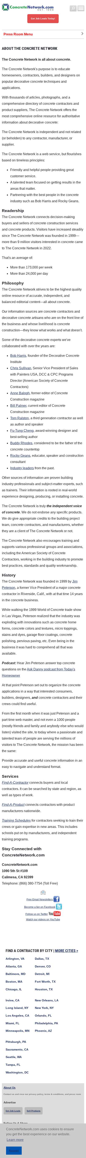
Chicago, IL (14, 989)
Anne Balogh (20, 393)
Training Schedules (16, 820)
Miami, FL (12, 1023)
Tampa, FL (13, 1064)
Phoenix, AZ (43, 1030)
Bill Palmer (18, 405)
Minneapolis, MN (17, 1030)
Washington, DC (17, 1072)
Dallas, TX (42, 958)
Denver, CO (43, 966)
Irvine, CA (12, 1000)
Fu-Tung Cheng (22, 430)
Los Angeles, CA (17, 1015)
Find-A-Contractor (15, 782)
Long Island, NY (17, 1008)
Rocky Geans (20, 455)
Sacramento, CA (17, 1049)
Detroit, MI (42, 974)
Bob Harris (18, 355)
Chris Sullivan (20, 368)
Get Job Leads (13, 1111)
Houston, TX (44, 989)
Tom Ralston (19, 418)
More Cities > (66, 950)
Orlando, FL (43, 1015)
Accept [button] (14, 1150)
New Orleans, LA (46, 1000)
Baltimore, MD (15, 974)
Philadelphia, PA (46, 1023)
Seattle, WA (14, 1057)
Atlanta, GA (14, 966)
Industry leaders (22, 468)
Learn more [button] (15, 1140)
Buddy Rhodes (21, 443)
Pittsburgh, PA (16, 1041)
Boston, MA (14, 981)
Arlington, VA (15, 958)
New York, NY (44, 1008)
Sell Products (33, 1111)
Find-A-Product (13, 804)
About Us (9, 1087)
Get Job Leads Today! (43, 18)
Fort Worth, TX (45, 981)
